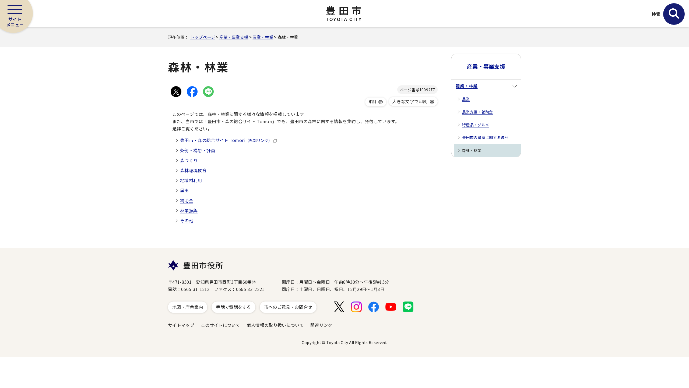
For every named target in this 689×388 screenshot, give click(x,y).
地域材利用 (191, 180)
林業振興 (189, 210)
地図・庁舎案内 (187, 307)
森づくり (189, 160)
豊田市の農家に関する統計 (485, 137)
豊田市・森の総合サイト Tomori (226, 140)
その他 (186, 220)
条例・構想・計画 (197, 150)
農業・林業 (262, 37)
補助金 (186, 200)
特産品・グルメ (475, 124)
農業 (466, 99)
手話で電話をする (233, 307)
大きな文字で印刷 (409, 101)
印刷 (372, 101)
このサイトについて (220, 325)
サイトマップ (181, 325)
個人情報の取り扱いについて (275, 325)
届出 (184, 190)
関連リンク (321, 325)
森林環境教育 (193, 170)
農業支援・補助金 (477, 112)
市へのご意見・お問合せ (288, 307)
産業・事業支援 (233, 37)
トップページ (202, 37)
